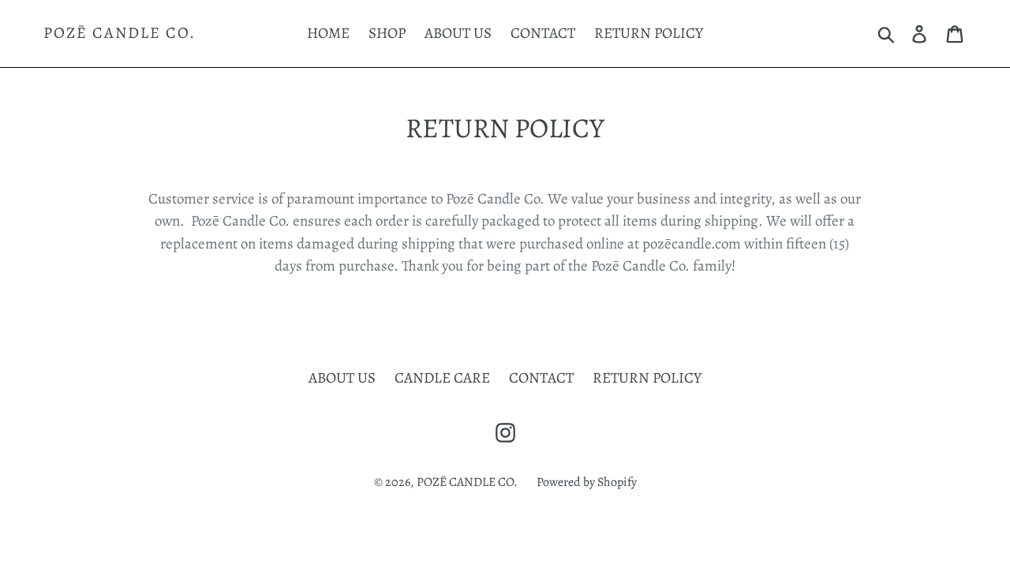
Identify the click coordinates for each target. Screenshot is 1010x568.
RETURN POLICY (648, 33)
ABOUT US (458, 33)
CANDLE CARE (442, 378)
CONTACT (543, 33)
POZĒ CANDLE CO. (119, 33)
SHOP (387, 33)
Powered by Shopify (587, 482)
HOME (328, 33)
